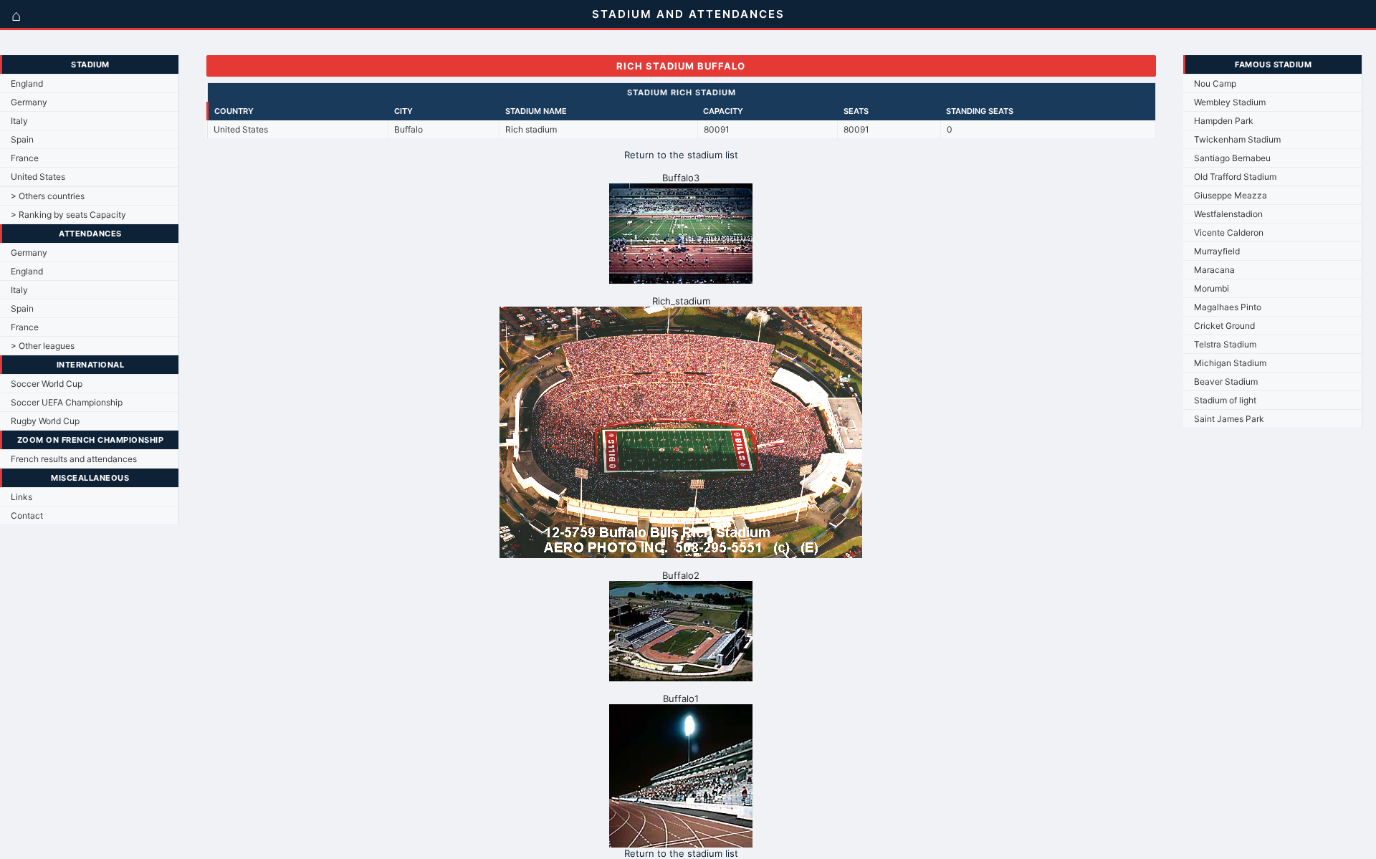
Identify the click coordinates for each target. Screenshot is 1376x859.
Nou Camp (1215, 83)
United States (38, 176)
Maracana (1214, 269)
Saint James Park (1229, 418)
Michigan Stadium (1230, 362)
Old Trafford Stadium (1235, 176)
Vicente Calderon (1228, 232)
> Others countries (48, 196)
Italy (19, 120)
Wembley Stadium (1230, 102)
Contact (27, 515)
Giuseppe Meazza (1230, 195)
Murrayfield (1217, 251)
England (27, 83)
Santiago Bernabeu (1232, 158)
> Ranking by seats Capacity (68, 214)
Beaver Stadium (1226, 381)
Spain (22, 139)
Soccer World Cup (46, 383)
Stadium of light (1225, 400)
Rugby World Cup (45, 421)
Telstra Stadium (1225, 344)
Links (21, 496)
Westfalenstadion (1228, 213)
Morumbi (1211, 288)
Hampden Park (1223, 120)
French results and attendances (74, 459)
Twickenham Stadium (1237, 139)
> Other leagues (43, 345)
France (25, 158)
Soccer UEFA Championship (67, 402)
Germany (29, 102)
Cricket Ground (1224, 325)
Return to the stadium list (681, 154)
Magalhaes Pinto (1227, 307)
